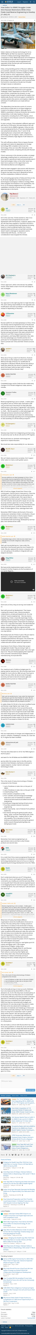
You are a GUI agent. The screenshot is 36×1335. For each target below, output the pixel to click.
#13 (34, 564)
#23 (34, 900)
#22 (34, 874)
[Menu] (2, 2)
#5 (34, 320)
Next (18, 205)
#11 (34, 471)
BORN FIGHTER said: (7, 536)
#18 (34, 749)
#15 (34, 666)
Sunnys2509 (31, 1318)
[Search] (34, 1)
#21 (34, 854)
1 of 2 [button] (13, 205)
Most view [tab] (15, 1096)
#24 (34, 969)
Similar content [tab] (5, 1096)
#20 (34, 836)
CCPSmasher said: (7, 475)
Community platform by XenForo (15, 1333)
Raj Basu (4, 17)
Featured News (6, 1160)
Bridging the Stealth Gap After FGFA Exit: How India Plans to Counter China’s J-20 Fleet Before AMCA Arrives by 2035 (18, 1164)
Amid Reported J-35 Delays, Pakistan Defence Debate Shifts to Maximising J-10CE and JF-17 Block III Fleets (19, 1174)
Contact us (10, 1326)
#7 (34, 380)
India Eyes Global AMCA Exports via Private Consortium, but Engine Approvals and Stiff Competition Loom (18, 1215)
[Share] (34, 20)
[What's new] (30, 1)
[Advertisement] (18, 255)
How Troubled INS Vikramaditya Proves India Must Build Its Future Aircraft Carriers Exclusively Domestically (18, 1280)
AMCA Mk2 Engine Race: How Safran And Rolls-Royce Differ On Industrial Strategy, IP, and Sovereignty (18, 1223)
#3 (34, 282)
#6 (34, 355)
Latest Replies (5, 1211)
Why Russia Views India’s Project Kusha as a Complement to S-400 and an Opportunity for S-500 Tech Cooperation (18, 1299)
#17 (34, 730)
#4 (34, 300)
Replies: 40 (11, 20)
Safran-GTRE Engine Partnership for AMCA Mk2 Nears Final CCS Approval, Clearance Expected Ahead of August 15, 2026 (18, 1261)
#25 (34, 1047)
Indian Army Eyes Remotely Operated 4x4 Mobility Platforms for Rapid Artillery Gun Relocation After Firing (19, 1191)
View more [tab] (23, 1096)
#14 (34, 602)
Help (2, 1327)
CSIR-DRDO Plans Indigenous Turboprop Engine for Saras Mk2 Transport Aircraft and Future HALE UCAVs (19, 1290)
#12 (34, 533)
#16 (34, 690)
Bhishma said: (6, 693)
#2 (34, 215)
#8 (34, 399)
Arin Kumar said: (6, 972)
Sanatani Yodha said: (8, 903)
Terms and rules (19, 1326)
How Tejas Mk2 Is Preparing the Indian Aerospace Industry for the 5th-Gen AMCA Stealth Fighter (19, 1182)
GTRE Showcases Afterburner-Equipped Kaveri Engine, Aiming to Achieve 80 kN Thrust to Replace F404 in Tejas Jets (22, 1138)
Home (6, 1327)
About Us (3, 1326)
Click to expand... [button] (18, 488)
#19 (34, 778)
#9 (34, 430)
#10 (34, 455)
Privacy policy (29, 1326)
